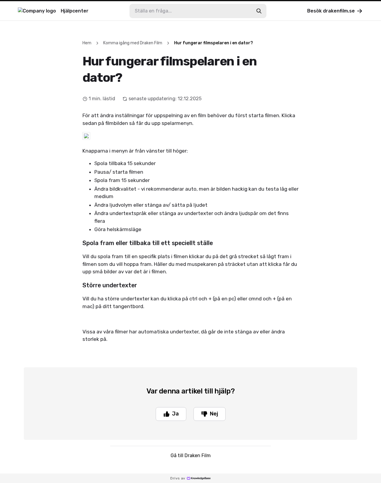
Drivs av (177, 478)
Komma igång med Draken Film (132, 43)
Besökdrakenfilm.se (331, 11)
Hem (86, 43)
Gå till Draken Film (191, 455)
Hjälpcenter (74, 11)
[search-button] (259, 11)
